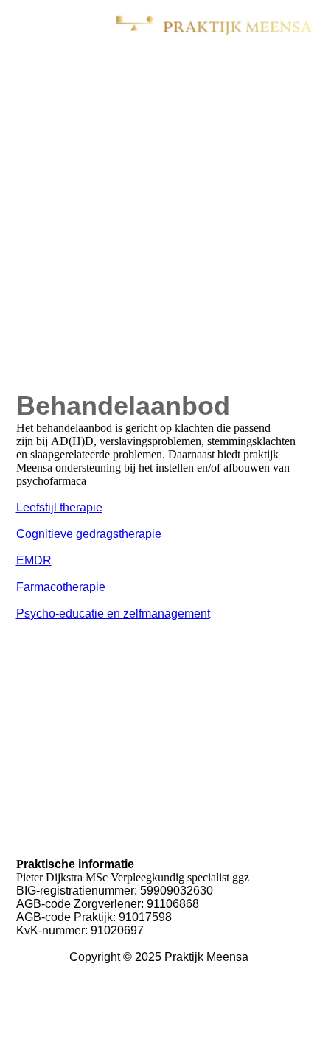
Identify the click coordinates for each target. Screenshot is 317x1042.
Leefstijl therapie (59, 507)
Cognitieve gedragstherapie (88, 534)
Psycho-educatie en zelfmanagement (113, 613)
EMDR (34, 560)
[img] (214, 26)
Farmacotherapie (60, 587)
